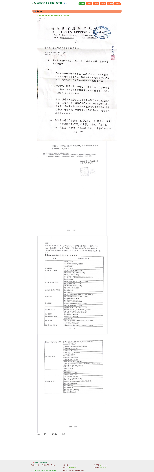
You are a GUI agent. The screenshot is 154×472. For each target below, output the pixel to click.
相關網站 (110, 3)
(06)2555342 (103, 465)
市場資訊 (96, 3)
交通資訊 (103, 3)
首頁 (34, 11)
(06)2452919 (72, 467)
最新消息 (81, 3)
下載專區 (117, 3)
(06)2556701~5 (73, 465)
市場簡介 (89, 3)
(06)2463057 (103, 467)
